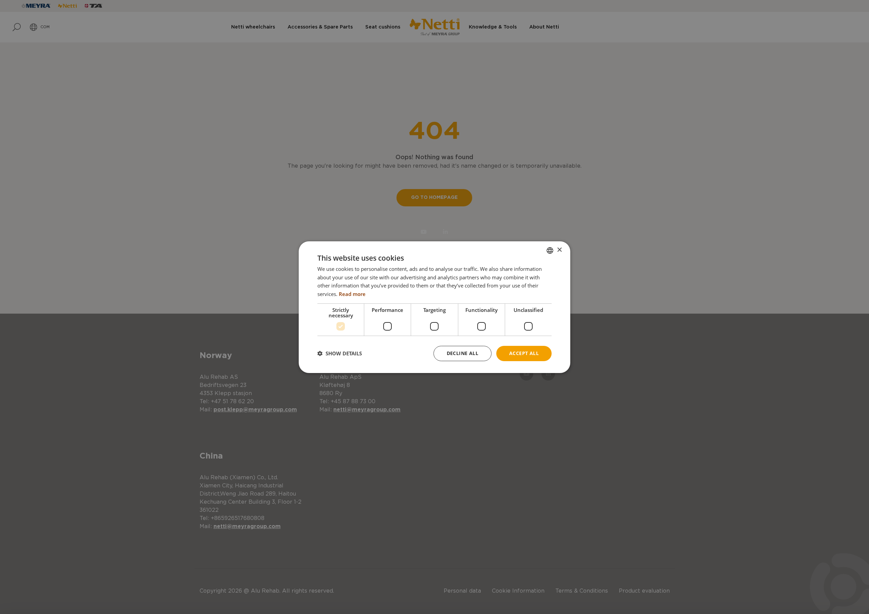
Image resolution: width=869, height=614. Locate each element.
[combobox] (550, 250)
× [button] (559, 250)
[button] (339, 353)
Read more (352, 294)
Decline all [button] (462, 353)
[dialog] (434, 307)
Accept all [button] (524, 353)
